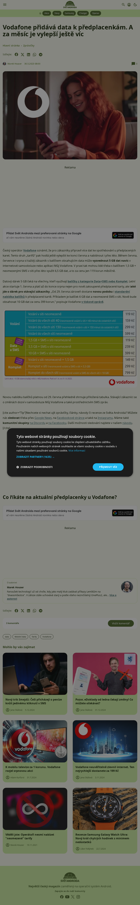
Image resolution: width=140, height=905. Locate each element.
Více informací (76, 450)
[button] (70, 456)
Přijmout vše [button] (108, 466)
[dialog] (70, 452)
